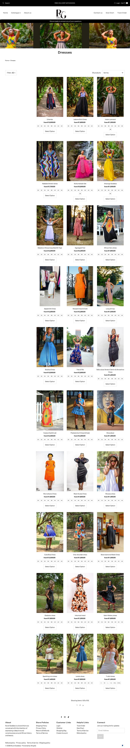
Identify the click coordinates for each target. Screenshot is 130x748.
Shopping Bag (61, 731)
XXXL (118, 683)
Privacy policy (21, 743)
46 (122, 126)
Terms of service (32, 743)
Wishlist (59, 728)
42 (58, 126)
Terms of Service (42, 733)
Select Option (50, 131)
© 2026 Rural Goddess (13, 746)
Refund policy (81, 733)
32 (41, 126)
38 (51, 126)
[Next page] (83, 705)
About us (27, 13)
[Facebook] (61, 717)
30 (38, 126)
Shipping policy (44, 743)
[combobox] (22, 3)
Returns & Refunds (42, 731)
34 (45, 126)
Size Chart (110, 13)
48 (110, 129)
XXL (115, 683)
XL (111, 683)
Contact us (98, 13)
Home (5, 13)
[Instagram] (65, 717)
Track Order (122, 13)
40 (55, 126)
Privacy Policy (41, 728)
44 (61, 126)
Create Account (62, 733)
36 (48, 126)
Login (58, 726)
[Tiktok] (68, 717)
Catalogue (15, 13)
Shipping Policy (41, 726)
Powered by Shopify (29, 746)
